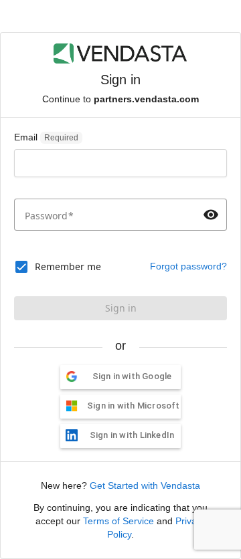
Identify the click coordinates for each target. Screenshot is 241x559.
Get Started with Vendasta (145, 485)
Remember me (68, 266)
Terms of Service (118, 521)
